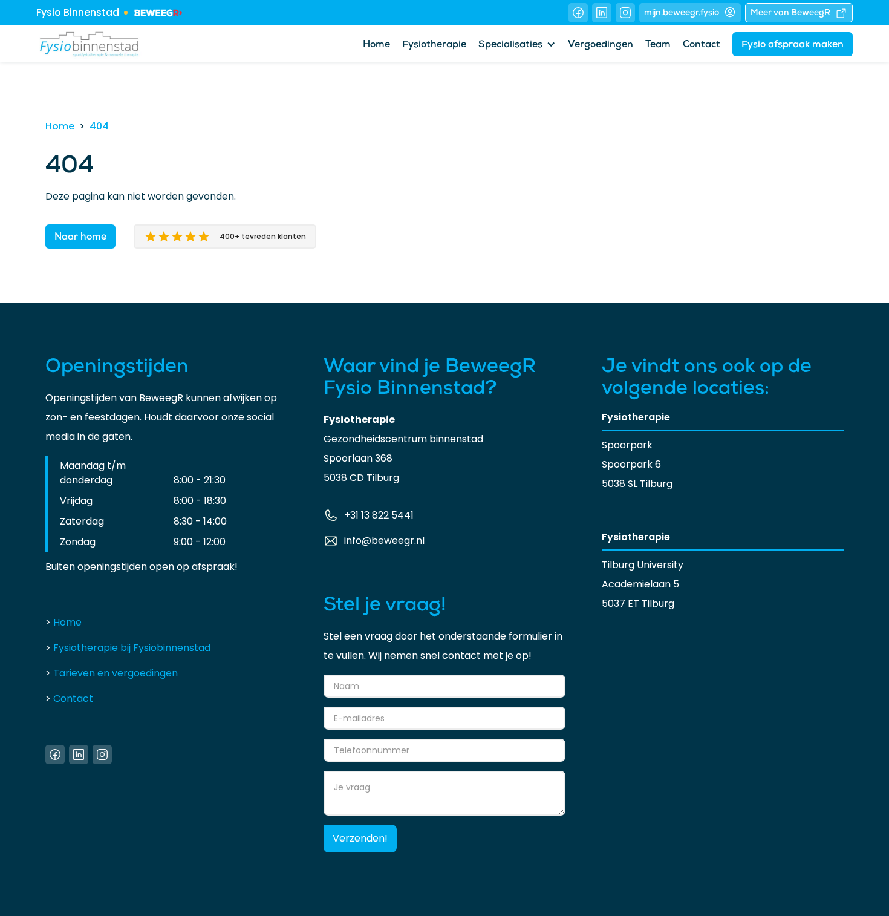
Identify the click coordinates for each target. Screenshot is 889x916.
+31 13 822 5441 (379, 515)
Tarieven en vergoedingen (111, 673)
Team (658, 45)
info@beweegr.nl (384, 541)
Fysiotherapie (434, 45)
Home (376, 45)
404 (99, 126)
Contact (701, 45)
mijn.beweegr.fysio (681, 13)
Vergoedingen (600, 45)
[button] (517, 44)
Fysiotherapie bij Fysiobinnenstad (127, 648)
